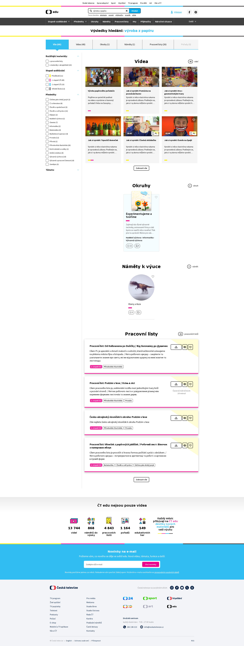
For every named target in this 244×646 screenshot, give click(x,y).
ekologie (103, 15)
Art (150, 3)
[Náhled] (184, 347)
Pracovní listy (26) (158, 44)
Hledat (135, 11)
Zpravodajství (103, 3)
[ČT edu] (52, 13)
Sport (113, 3)
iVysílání (122, 3)
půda (134, 15)
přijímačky (119, 15)
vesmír (111, 15)
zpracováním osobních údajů (166, 572)
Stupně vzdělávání (57, 21)
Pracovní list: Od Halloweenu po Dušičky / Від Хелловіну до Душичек (129, 346)
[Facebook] (189, 12)
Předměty (79, 21)
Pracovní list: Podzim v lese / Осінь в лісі (112, 383)
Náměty (107, 21)
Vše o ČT (158, 3)
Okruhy (94, 21)
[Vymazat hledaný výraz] (126, 11)
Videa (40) (80, 44)
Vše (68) (57, 44)
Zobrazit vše (141, 168)
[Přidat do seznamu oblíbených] (117, 70)
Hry (134, 21)
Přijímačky (146, 21)
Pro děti (143, 3)
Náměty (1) (129, 44)
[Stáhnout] (176, 347)
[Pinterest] (195, 12)
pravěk (127, 15)
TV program (133, 3)
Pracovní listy (122, 21)
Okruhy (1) (105, 44)
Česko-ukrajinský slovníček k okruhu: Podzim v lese (118, 416)
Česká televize (88, 3)
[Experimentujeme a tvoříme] (141, 222)
